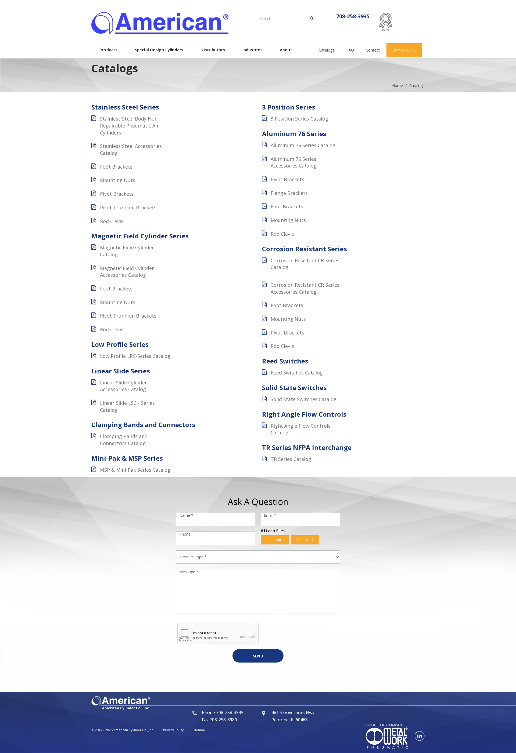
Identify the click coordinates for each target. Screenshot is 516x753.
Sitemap (199, 730)
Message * (188, 571)
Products (108, 49)
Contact (373, 50)
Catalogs (327, 50)
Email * (270, 515)
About (286, 49)
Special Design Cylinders (159, 49)
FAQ (350, 50)
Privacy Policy (173, 730)
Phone (185, 534)
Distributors (212, 49)
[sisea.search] (311, 18)
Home (398, 85)
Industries (252, 49)
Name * (186, 515)
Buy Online (404, 50)
